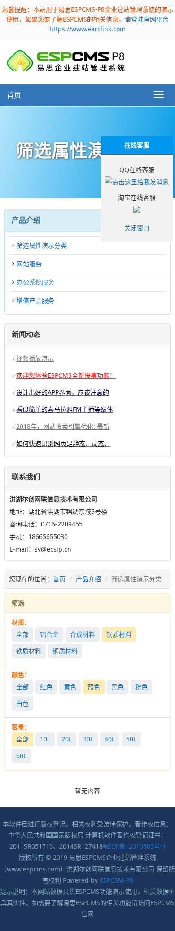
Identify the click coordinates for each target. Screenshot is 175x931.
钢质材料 (118, 634)
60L (21, 755)
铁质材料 (28, 651)
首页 (14, 95)
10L (45, 739)
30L (88, 739)
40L (110, 739)
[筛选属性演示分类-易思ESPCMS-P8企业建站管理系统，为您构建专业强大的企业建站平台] (65, 60)
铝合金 (49, 634)
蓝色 (94, 686)
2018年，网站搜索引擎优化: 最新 (62, 426)
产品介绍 (88, 578)
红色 (46, 686)
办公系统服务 (35, 282)
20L (66, 739)
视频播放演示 (35, 358)
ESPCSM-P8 (116, 880)
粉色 (141, 686)
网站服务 (29, 263)
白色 (22, 703)
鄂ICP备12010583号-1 (134, 846)
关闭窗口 (136, 228)
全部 (22, 634)
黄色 (70, 686)
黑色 (117, 686)
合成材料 (82, 634)
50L (131, 739)
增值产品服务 (35, 300)
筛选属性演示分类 (42, 245)
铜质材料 (65, 651)
